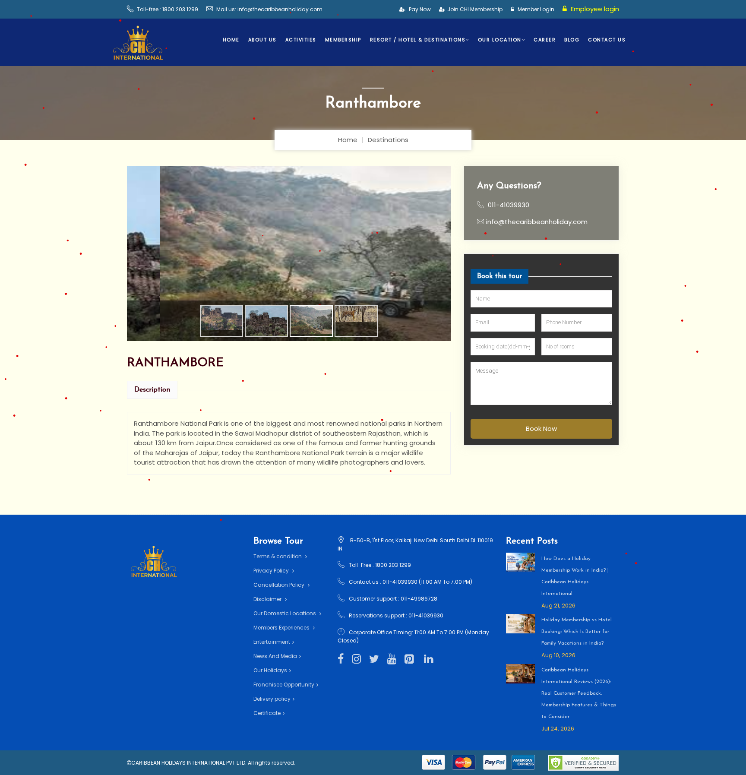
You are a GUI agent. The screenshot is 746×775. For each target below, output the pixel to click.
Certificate (267, 713)
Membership (343, 39)
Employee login (594, 8)
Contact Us (607, 39)
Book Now (541, 428)
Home (231, 39)
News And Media (275, 656)
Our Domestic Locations (285, 613)
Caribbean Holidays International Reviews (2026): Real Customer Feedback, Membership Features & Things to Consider (578, 693)
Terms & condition (278, 556)
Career (545, 39)
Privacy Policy (271, 570)
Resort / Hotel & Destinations (418, 39)
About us (262, 39)
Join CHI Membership (475, 9)
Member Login (535, 9)
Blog (571, 39)
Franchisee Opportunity (283, 684)
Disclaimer (268, 599)
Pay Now (419, 9)
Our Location (500, 39)
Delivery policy (272, 698)
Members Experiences (282, 627)
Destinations (388, 139)
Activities (300, 39)
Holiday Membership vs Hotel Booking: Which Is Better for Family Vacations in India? (576, 631)
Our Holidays (270, 670)
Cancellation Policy (279, 584)
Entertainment (271, 641)
